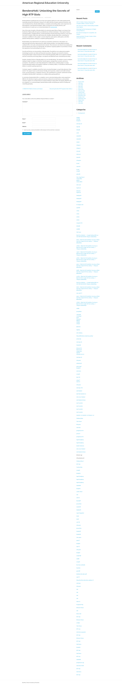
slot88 (77, 308)
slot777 (78, 546)
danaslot (78, 157)
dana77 (78, 540)
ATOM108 (78, 339)
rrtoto (77, 210)
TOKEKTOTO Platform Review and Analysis (33, 88)
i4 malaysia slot (79, 204)
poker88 (78, 174)
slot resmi (78, 184)
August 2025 (81, 100)
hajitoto (78, 329)
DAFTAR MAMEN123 (81, 393)
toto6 (77, 516)
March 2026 (81, 89)
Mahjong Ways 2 (80, 461)
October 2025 (81, 97)
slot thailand (79, 390)
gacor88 (78, 571)
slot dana (78, 427)
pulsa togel (78, 366)
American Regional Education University (45, 2)
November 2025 (82, 95)
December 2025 (81, 94)
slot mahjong (79, 332)
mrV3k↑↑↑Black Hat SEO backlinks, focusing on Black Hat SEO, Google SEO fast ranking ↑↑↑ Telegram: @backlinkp (86, 278)
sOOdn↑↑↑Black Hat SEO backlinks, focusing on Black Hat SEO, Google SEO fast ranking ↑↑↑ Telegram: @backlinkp (86, 247)
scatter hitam (79, 491)
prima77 (78, 433)
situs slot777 (79, 293)
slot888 (78, 229)
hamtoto (78, 567)
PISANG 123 (91, 415)
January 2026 (81, 92)
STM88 (78, 622)
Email (24, 122)
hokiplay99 (78, 195)
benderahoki (54, 27)
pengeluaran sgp (80, 662)
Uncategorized (48, 17)
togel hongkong (80, 439)
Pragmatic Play (79, 604)
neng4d (78, 171)
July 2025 (80, 101)
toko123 (78, 601)
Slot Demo (78, 644)
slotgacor (78, 145)
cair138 (78, 522)
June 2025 (80, 103)
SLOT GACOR (79, 403)
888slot (78, 320)
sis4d (77, 132)
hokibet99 (78, 509)
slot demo (78, 371)
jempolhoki (78, 311)
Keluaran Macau (80, 607)
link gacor (78, 424)
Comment (25, 101)
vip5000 (78, 207)
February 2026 (81, 90)
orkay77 (78, 380)
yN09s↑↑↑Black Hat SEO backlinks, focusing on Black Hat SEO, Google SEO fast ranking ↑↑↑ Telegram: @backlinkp (86, 259)
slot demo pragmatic (81, 632)
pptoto (77, 180)
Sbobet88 (78, 345)
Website (24, 126)
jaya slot (78, 377)
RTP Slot (78, 464)
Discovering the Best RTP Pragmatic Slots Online (61, 88)
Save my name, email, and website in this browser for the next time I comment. (42, 129)
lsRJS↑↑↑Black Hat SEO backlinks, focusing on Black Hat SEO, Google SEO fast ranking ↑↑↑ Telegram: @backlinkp (87, 241)
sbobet (78, 142)
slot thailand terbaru (81, 400)
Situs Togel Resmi (80, 177)
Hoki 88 (78, 126)
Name (24, 119)
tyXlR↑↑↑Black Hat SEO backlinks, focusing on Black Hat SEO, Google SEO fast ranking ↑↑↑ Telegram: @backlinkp (87, 272)
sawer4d (78, 166)
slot (77, 494)
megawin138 (79, 222)
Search (77, 9)
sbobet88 (78, 135)
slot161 (78, 497)
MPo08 (78, 323)
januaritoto (78, 503)
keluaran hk (79, 348)
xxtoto (77, 216)
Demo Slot (78, 613)
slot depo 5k (79, 123)
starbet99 (78, 506)
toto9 (77, 519)
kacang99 (78, 500)
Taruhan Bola (79, 467)
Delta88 (78, 129)
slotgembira (79, 351)
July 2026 (80, 83)
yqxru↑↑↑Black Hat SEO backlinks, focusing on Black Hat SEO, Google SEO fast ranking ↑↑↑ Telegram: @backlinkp (88, 265)
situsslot (78, 151)
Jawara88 (78, 314)
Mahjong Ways (79, 418)
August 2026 (81, 81)
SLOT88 (78, 119)
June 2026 (80, 84)
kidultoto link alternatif (81, 574)
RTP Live (78, 629)
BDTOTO (78, 326)
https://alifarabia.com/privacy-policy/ (84, 335)
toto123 (78, 381)
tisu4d (77, 163)
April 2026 (80, 87)
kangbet (78, 543)
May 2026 (80, 86)
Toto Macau (79, 421)
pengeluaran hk (79, 430)
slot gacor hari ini (80, 354)
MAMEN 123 (79, 415)
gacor (77, 317)
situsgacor (78, 160)
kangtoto (78, 120)
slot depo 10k (79, 387)
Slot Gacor (78, 232)
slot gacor (78, 319)
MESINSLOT (79, 363)
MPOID (78, 322)
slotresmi (78, 154)
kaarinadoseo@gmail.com (37, 17)
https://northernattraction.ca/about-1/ (85, 580)
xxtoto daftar (79, 181)
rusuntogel (78, 316)
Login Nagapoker (80, 513)
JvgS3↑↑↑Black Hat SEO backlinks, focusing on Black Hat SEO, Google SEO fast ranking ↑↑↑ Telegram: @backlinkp (86, 253)
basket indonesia (80, 445)
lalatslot (78, 352)
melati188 (78, 555)
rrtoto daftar (79, 178)
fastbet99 (78, 531)
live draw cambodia (80, 564)
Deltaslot (78, 190)
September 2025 (82, 98)
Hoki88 (78, 117)
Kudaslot (78, 647)
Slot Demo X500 (80, 665)
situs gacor (78, 537)
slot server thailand (80, 397)
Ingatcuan (78, 187)
